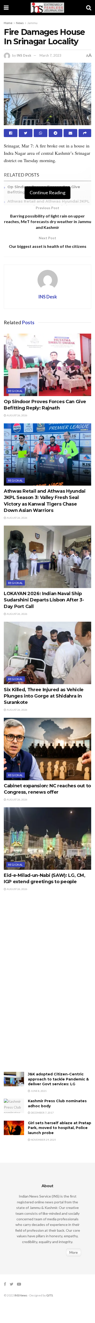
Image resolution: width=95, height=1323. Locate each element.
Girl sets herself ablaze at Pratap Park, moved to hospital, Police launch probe (59, 1128)
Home (8, 23)
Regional (15, 391)
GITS (49, 1295)
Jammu (32, 23)
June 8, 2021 (38, 1090)
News (20, 23)
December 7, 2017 (42, 1112)
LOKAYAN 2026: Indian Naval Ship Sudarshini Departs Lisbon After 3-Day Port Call (44, 600)
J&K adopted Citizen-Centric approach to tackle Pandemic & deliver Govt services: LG (58, 1079)
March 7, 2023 (50, 55)
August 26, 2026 (16, 415)
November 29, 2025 (43, 1139)
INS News (20, 1295)
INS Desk (24, 55)
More (73, 1252)
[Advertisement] (42, 987)
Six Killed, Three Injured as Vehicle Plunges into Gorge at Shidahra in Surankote (44, 696)
